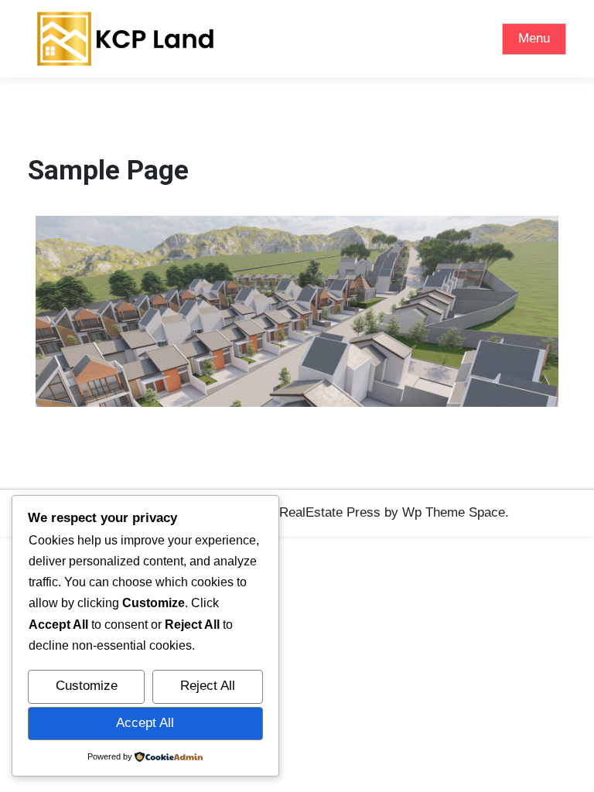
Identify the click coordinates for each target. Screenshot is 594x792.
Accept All (145, 722)
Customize (87, 685)
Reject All (207, 685)
